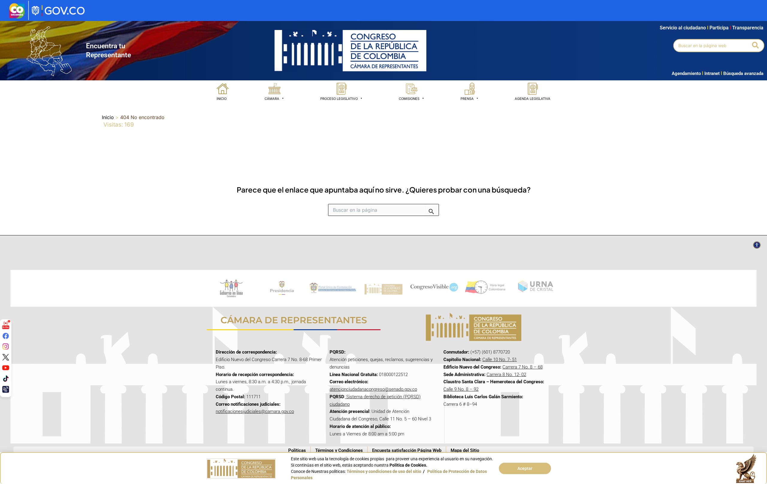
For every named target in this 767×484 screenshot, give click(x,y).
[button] (756, 45)
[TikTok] (6, 378)
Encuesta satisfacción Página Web (406, 450)
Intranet (711, 73)
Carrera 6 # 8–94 (460, 404)
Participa (720, 28)
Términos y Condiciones (339, 450)
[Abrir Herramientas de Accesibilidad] (757, 245)
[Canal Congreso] (6, 389)
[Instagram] (6, 346)
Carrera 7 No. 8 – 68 (522, 367)
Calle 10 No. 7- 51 (499, 359)
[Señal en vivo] (6, 325)
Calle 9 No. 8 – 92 (460, 389)
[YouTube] (6, 367)
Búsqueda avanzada (743, 73)
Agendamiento (686, 73)
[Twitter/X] (6, 357)
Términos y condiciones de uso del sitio (384, 471)
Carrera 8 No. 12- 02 (506, 374)
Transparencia (747, 28)
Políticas (297, 450)
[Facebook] (6, 335)
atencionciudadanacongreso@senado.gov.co (373, 389)
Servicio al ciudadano (683, 28)
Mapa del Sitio (465, 450)
